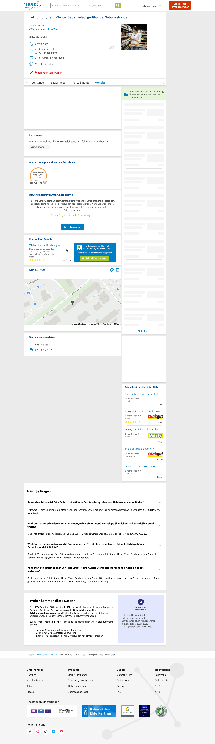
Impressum (160, 675)
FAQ (119, 692)
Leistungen (38, 82)
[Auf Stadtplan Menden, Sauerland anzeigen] (117, 269)
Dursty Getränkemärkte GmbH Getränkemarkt (144, 429)
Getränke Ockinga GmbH (138, 466)
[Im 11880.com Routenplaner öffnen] (112, 269)
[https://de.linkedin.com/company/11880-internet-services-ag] (53, 731)
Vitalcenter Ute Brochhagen (44, 245)
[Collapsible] (160, 502)
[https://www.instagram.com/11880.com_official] (38, 731)
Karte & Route (81, 82)
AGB (157, 686)
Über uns (31, 675)
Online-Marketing (77, 686)
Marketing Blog (124, 675)
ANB (157, 692)
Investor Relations (36, 680)
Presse (30, 692)
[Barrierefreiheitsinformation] (161, 5)
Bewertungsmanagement (81, 680)
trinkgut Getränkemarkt (138, 448)
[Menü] (166, 5)
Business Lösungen (78, 692)
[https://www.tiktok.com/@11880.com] (45, 731)
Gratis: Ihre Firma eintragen (180, 5)
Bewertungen (59, 82)
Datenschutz (161, 680)
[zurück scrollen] (26, 82)
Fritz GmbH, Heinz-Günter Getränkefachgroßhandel (144, 394)
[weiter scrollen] (163, 82)
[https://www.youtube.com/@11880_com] (61, 731)
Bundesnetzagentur (93, 607)
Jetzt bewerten (72, 227)
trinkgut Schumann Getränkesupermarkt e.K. (144, 411)
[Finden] (118, 5)
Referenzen (123, 680)
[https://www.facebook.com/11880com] (30, 731)
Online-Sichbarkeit (77, 675)
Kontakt (99, 82)
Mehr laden (144, 331)
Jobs (29, 686)
